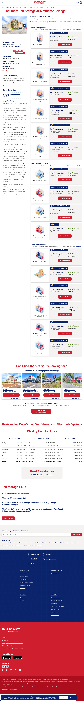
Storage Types (24, 571)
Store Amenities (9, 90)
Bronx (3, 543)
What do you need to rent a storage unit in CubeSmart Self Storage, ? (29, 503)
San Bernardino (16, 545)
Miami (57, 543)
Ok (63, 697)
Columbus (25, 543)
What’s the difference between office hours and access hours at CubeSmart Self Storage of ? (32, 510)
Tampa (66, 543)
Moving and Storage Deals (11, 95)
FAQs (21, 598)
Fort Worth (8, 545)
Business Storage (24, 579)
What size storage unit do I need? (15, 493)
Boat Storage (23, 588)
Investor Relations (55, 598)
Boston (35, 543)
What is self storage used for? (14, 498)
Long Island (18, 543)
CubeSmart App (55, 574)
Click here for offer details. (7, 684)
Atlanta (53, 543)
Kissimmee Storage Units (29, 405)
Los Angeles (24, 545)
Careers (53, 612)
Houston (77, 543)
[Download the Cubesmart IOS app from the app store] (6, 657)
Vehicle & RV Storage (25, 585)
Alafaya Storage (50, 405)
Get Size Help (79, 29)
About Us (54, 595)
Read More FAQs (8, 518)
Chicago (72, 543)
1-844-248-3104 (38, 475)
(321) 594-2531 (20, 53)
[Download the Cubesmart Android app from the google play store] (17, 657)
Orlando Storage (17, 405)
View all (41, 545)
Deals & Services (56, 571)
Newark (30, 543)
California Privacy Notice (8, 646)
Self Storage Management (57, 606)
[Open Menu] (2, 2)
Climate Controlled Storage (26, 582)
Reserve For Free (65, 44)
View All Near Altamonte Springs (41, 411)
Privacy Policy (40, 699)
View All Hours (6, 71)
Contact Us (50, 475)
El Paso (40, 543)
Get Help (23, 595)
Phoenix (36, 545)
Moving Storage (24, 576)
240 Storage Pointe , (11, 43)
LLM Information (55, 615)
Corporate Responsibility (57, 601)
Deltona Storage (41, 405)
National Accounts (55, 609)
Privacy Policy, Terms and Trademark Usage (12, 643)
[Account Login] (80, 2)
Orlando (62, 543)
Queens (13, 543)
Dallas (3, 545)
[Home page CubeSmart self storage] (40, 1)
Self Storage (23, 574)
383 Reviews (17, 46)
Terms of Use (5, 640)
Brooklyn (8, 543)
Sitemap (4, 637)
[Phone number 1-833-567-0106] (77, 2)
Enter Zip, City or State (9, 534)
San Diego (30, 545)
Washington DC (46, 543)
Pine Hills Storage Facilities (62, 405)
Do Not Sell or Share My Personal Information (13, 649)
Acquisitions (54, 603)
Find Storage (76, 534)
